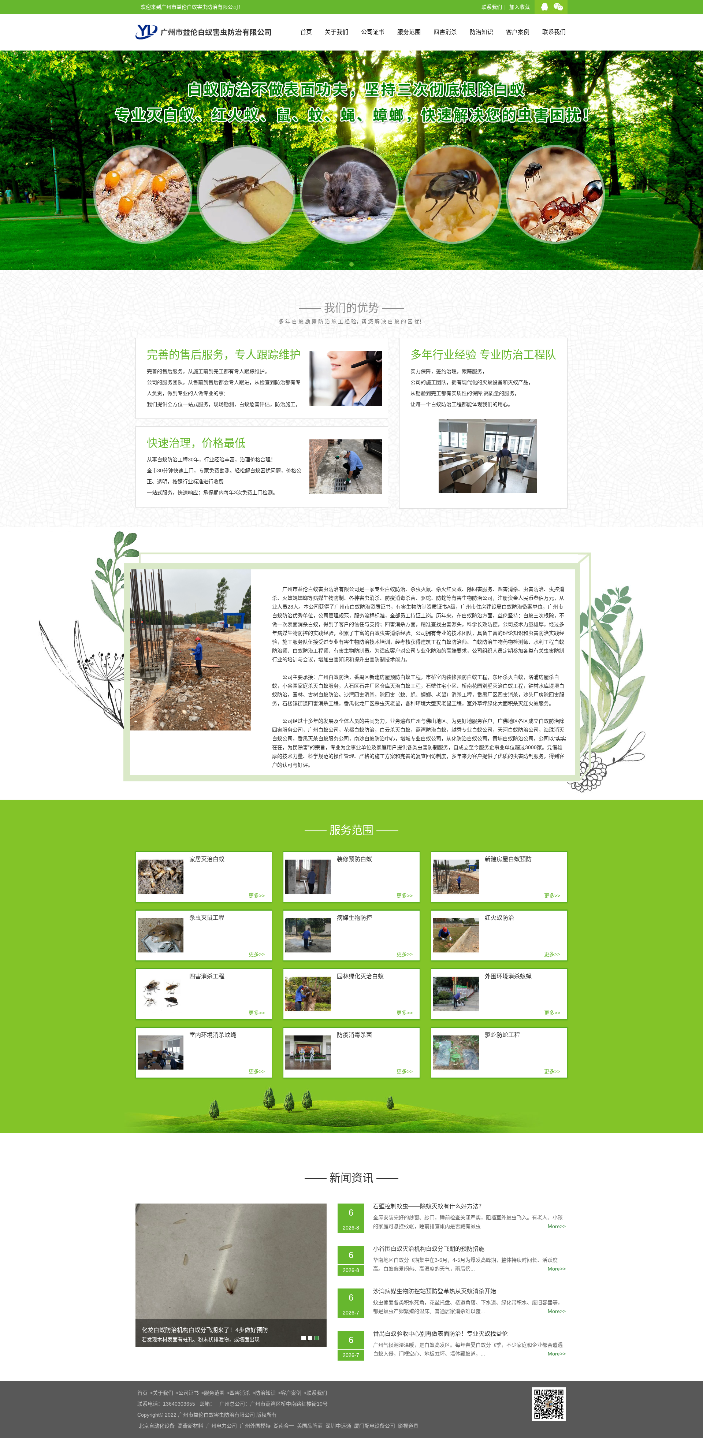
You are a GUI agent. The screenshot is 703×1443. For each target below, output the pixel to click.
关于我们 (336, 32)
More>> (557, 1226)
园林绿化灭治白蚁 (360, 976)
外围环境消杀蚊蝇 (508, 976)
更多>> (257, 896)
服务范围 (409, 32)
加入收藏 (519, 7)
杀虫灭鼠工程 (206, 918)
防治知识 (481, 32)
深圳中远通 (338, 1426)
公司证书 (372, 32)
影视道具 (408, 1426)
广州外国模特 (255, 1426)
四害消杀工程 (206, 976)
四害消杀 (445, 32)
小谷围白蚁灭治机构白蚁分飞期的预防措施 (428, 1249)
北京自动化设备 (157, 1426)
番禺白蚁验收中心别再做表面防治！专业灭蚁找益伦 (440, 1334)
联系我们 (491, 7)
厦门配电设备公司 (374, 1426)
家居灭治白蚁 (206, 859)
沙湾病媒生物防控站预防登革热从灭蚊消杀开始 (434, 1291)
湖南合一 (284, 1426)
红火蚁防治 (499, 918)
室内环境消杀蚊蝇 (212, 1035)
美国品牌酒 (310, 1426)
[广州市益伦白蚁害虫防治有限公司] (203, 48)
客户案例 (517, 32)
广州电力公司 (221, 1426)
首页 (306, 32)
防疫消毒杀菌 (354, 1035)
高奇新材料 (190, 1426)
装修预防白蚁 (354, 859)
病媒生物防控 (354, 918)
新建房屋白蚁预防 (508, 859)
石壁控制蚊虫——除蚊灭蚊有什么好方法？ (428, 1206)
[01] (351, 267)
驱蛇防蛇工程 (502, 1035)
